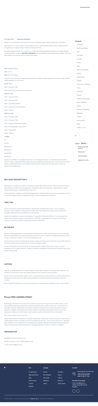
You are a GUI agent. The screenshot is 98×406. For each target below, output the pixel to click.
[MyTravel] (12, 7)
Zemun (60, 375)
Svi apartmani (33, 372)
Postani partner (85, 7)
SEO (37, 398)
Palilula (60, 378)
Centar (45, 372)
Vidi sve (83, 143)
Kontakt (66, 7)
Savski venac (61, 383)
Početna (25, 7)
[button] (57, 2)
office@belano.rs (80, 383)
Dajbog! (33, 398)
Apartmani (32, 7)
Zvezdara (60, 372)
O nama (31, 383)
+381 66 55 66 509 (83, 374)
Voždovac (46, 380)
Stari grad (46, 378)
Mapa (39, 7)
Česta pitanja (59, 7)
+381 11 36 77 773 (83, 376)
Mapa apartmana (33, 375)
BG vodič (49, 7)
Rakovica (60, 380)
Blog (44, 7)
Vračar (45, 383)
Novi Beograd (47, 375)
